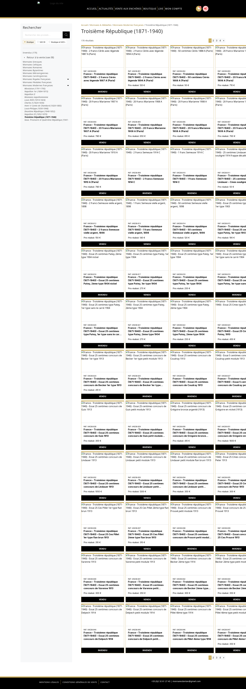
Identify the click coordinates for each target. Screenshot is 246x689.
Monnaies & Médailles (100, 25)
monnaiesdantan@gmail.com (187, 681)
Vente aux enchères (128, 8)
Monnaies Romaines (32, 67)
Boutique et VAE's (58, 42)
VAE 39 (42, 42)
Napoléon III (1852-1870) (35, 114)
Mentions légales (49, 682)
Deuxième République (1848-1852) (39, 111)
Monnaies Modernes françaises (38, 85)
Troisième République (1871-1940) (40, 117)
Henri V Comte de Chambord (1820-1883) (43, 105)
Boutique (149, 8)
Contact (105, 682)
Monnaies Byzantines (33, 70)
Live (160, 8)
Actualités (106, 8)
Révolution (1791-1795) (34, 88)
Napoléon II (29, 94)
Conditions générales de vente (79, 682)
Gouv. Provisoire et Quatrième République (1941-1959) (46, 121)
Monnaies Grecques (32, 61)
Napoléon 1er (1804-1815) (36, 91)
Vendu (147, 91)
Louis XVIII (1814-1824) (34, 100)
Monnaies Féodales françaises (37, 82)
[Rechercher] (66, 34)
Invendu (102, 91)
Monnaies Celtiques (32, 64)
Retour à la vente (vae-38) (40, 57)
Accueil (92, 8)
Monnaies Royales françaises (36, 79)
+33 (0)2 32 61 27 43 (160, 681)
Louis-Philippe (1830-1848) (36, 108)
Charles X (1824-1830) (34, 102)
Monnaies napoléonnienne (36, 97)
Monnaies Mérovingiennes (35, 73)
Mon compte (173, 8)
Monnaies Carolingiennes (35, 76)
